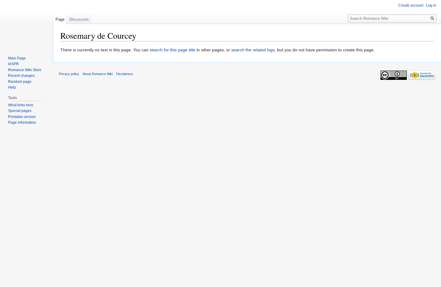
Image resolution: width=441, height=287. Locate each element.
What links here (20, 105)
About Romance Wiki (97, 74)
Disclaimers (124, 74)
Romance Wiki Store (24, 70)
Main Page (17, 58)
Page (60, 19)
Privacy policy (69, 74)
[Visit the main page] (26, 24)
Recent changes (21, 76)
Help (12, 87)
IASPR (13, 64)
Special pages (20, 111)
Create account (410, 5)
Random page (20, 82)
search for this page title (172, 49)
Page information (22, 122)
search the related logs (253, 49)
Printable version (22, 117)
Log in (431, 5)
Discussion (78, 19)
